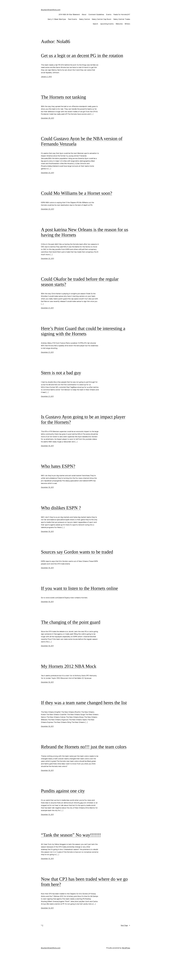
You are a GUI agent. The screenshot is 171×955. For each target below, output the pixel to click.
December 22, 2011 (47, 258)
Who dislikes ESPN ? (61, 507)
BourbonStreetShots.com (50, 10)
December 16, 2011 (47, 601)
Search (95, 24)
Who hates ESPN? (58, 466)
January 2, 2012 (46, 76)
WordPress (126, 948)
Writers (127, 24)
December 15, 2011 (47, 814)
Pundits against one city (63, 790)
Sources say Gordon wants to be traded (77, 551)
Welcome (119, 24)
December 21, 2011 (47, 308)
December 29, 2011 (47, 118)
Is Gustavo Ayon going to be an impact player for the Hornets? (83, 419)
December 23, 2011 (47, 173)
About (84, 14)
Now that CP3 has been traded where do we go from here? (84, 881)
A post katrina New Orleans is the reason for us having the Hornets (84, 232)
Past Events (72, 19)
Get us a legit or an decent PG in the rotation (82, 55)
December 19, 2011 (47, 446)
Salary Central (84, 19)
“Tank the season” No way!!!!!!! (71, 834)
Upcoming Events (107, 24)
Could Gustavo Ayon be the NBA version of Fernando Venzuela (81, 141)
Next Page (125, 925)
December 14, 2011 (47, 908)
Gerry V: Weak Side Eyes (57, 19)
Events (108, 14)
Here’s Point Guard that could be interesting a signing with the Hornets (83, 331)
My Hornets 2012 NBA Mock (68, 666)
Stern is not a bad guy (61, 372)
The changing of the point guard (70, 622)
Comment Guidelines (96, 14)
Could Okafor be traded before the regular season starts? (80, 281)
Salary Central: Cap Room (101, 19)
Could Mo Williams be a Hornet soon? (76, 193)
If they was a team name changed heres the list (84, 702)
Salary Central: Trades (121, 19)
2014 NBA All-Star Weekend (69, 14)
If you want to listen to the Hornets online (79, 588)
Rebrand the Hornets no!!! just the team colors (83, 746)
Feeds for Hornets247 (121, 14)
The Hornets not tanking (63, 97)
